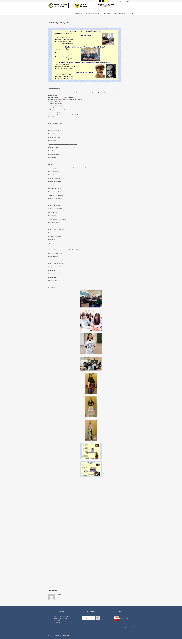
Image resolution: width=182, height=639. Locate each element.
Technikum (107, 13)
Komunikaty (98, 13)
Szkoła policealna (119, 13)
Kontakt (130, 13)
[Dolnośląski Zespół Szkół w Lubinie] (81, 5)
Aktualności (90, 13)
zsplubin (69, 24)
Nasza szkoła (79, 13)
